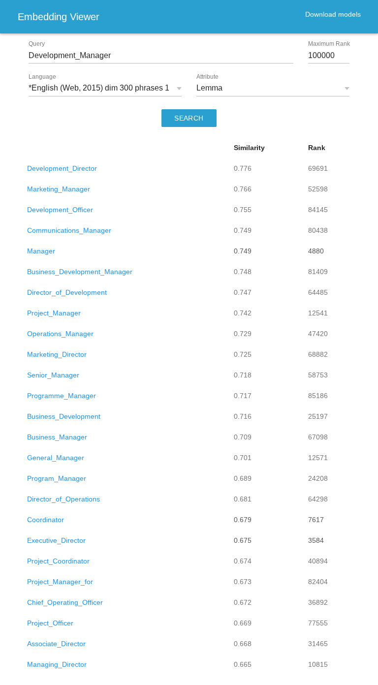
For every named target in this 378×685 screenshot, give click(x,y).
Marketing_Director (57, 354)
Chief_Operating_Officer (65, 602)
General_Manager (55, 458)
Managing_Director (57, 664)
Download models (333, 14)
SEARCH (189, 118)
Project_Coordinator (58, 561)
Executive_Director (56, 540)
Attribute (207, 76)
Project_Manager (54, 313)
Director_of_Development (67, 292)
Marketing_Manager (58, 189)
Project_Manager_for (60, 582)
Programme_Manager (61, 396)
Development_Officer (60, 210)
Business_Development (63, 416)
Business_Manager (57, 437)
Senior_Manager (53, 375)
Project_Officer (50, 623)
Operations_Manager (60, 334)
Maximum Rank (329, 43)
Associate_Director (56, 644)
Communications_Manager (69, 230)
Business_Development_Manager (79, 272)
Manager (41, 251)
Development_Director (62, 168)
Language (42, 76)
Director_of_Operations (63, 499)
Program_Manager (56, 478)
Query (37, 43)
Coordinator (45, 520)
